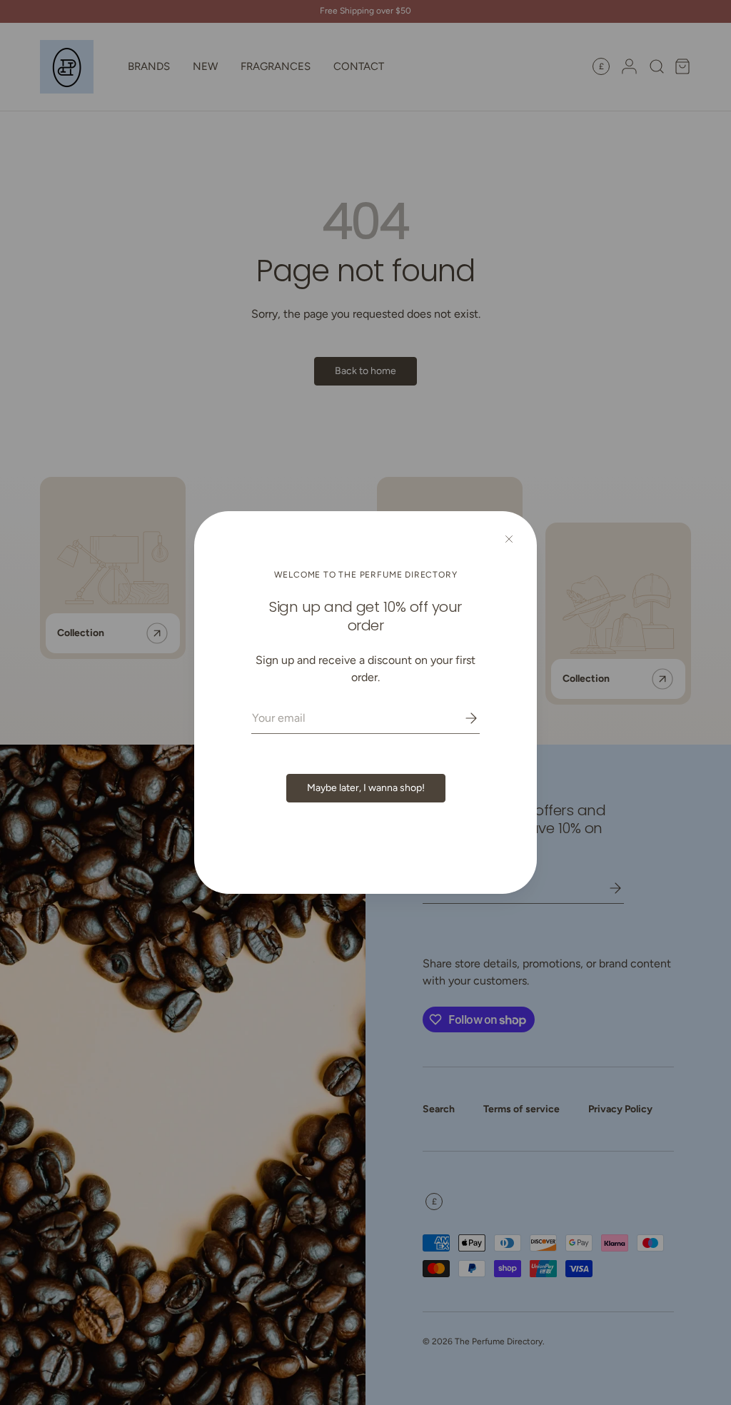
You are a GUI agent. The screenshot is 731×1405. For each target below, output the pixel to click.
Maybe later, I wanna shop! (366, 788)
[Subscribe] (461, 718)
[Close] (509, 539)
